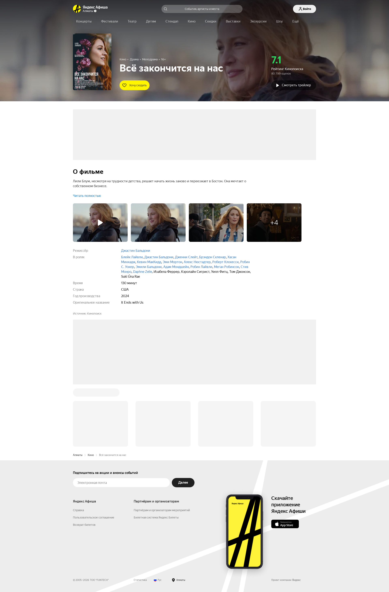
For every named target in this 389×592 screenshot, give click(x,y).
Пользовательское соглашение (93, 456)
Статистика (140, 518)
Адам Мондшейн (176, 267)
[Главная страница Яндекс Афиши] (77, 9)
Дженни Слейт (186, 257)
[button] (295, 21)
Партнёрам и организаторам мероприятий (162, 448)
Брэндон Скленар (212, 257)
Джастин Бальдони (135, 251)
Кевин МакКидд (149, 262)
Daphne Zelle (142, 272)
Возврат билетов (84, 463)
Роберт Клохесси (225, 262)
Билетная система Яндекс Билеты (156, 456)
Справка (78, 448)
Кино (91, 393)
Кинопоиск (94, 313)
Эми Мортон (172, 262)
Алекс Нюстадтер (197, 262)
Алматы (77, 393)
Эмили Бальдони (149, 267)
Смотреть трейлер (296, 85)
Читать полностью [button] (87, 196)
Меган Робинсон (226, 267)
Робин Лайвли (201, 267)
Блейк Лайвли (132, 257)
